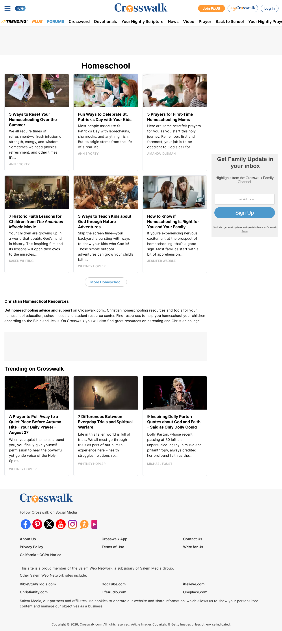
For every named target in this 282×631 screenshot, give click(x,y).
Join (211, 8)
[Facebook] (26, 524)
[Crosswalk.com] (141, 7)
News (173, 21)
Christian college (186, 321)
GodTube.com (114, 584)
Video (188, 21)
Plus (37, 21)
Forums (55, 21)
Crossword (79, 21)
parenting (155, 321)
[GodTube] (96, 524)
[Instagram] (72, 524)
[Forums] (84, 524)
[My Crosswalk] (243, 8)
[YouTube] (61, 524)
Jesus (54, 321)
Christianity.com (34, 592)
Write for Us (193, 547)
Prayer (205, 21)
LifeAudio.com (114, 592)
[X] (49, 524)
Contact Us (192, 539)
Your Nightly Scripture (142, 21)
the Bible (34, 321)
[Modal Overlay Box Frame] (245, 195)
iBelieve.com (193, 584)
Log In (269, 8)
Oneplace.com (195, 592)
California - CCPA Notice (40, 555)
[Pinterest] (37, 524)
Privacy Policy (31, 547)
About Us (28, 539)
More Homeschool (105, 282)
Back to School (230, 21)
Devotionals (105, 21)
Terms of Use (113, 547)
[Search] (20, 8)
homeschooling (135, 310)
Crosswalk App (114, 539)
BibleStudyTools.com (38, 584)
